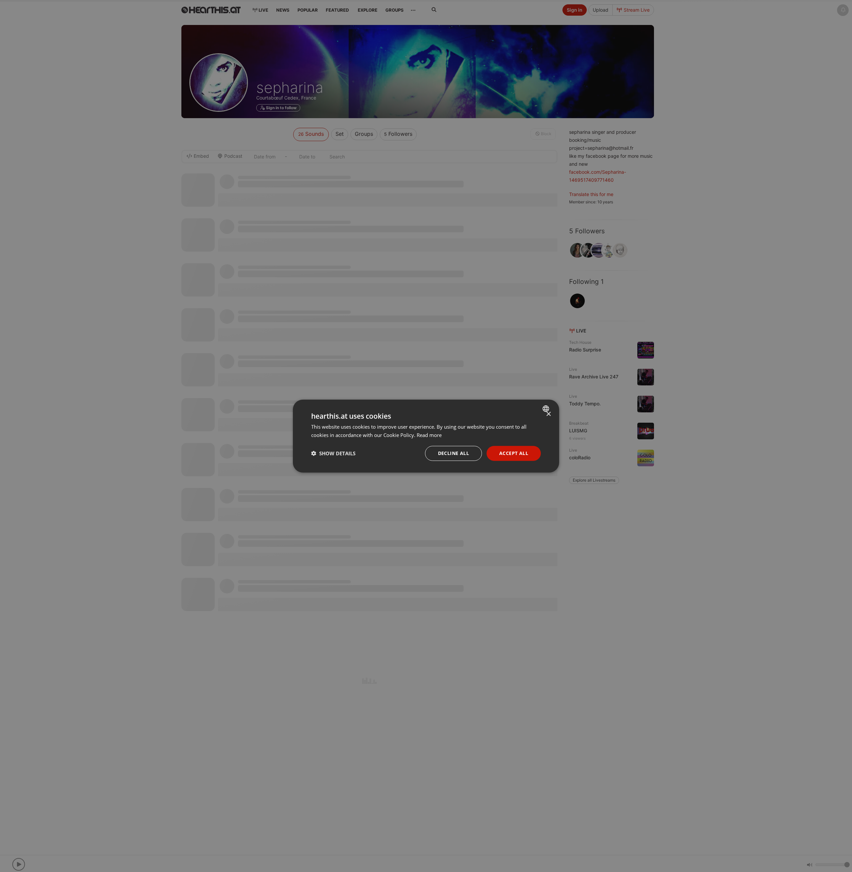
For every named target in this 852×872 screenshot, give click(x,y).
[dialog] (426, 436)
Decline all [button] (453, 453)
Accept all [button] (513, 453)
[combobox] (546, 408)
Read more (429, 435)
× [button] (548, 414)
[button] (333, 453)
